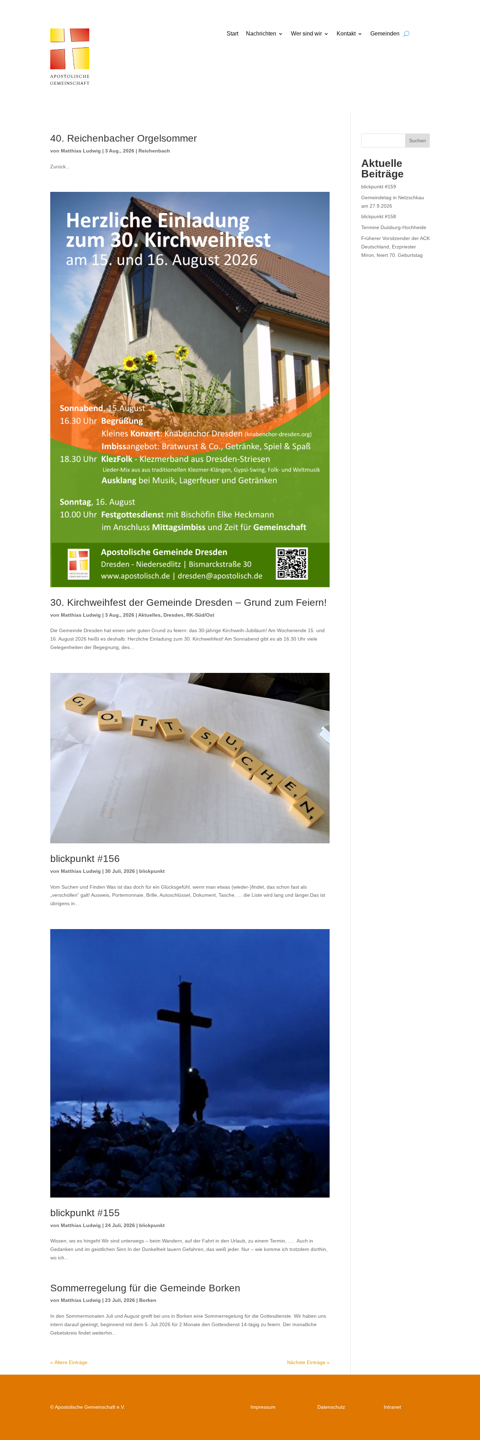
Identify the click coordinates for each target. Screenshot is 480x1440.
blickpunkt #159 (378, 186)
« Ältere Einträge (68, 1362)
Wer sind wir (306, 34)
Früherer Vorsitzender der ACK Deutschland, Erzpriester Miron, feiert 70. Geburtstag (395, 246)
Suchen (417, 140)
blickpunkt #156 (85, 858)
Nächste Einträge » (308, 1362)
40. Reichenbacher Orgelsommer (123, 138)
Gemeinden (385, 34)
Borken (147, 1300)
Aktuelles (149, 615)
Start (232, 34)
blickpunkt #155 (85, 1212)
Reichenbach (154, 151)
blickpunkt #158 (378, 216)
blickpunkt (152, 871)
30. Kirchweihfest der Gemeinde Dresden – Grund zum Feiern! (188, 602)
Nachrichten (261, 34)
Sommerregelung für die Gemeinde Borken (145, 1288)
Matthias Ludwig (81, 151)
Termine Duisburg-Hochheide (393, 227)
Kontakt (346, 34)
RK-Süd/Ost (200, 615)
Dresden (173, 615)
